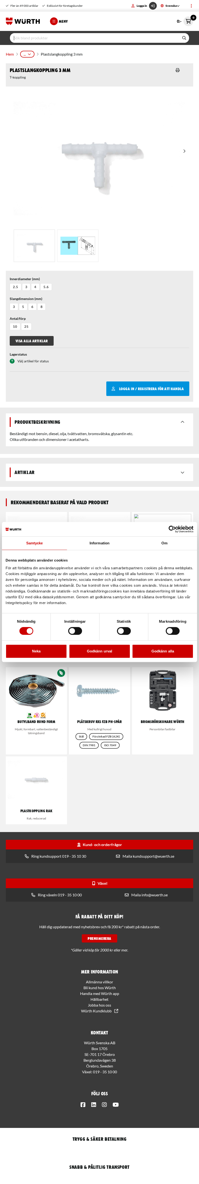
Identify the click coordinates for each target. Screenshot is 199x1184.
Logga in (142, 5)
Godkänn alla (162, 651)
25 (26, 326)
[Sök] (184, 38)
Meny (63, 21)
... (25, 54)
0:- (185, 19)
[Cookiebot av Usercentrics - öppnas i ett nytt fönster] (172, 529)
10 (15, 326)
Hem (10, 54)
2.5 (15, 287)
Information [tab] (99, 543)
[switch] (75, 631)
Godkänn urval (99, 651)
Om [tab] (164, 543)
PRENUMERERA (99, 938)
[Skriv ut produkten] (178, 70)
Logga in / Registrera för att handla (151, 389)
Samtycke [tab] (34, 543)
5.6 (46, 287)
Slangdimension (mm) (26, 299)
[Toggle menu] (191, 5)
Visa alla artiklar (32, 341)
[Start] (24, 21)
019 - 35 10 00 (105, 1071)
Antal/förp (18, 318)
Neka (36, 651)
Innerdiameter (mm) (25, 279)
